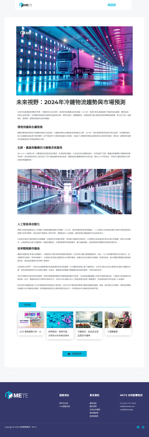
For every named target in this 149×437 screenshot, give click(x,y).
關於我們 (60, 5)
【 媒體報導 (112, 331)
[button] (64, 5)
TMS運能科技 (51, 5)
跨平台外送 (40, 5)
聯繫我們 (78, 5)
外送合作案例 (95, 409)
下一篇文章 (138, 373)
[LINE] (126, 5)
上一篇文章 (10, 373)
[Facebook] (122, 5)
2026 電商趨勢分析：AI (30, 331)
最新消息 (70, 5)
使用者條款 (94, 416)
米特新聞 (20, 108)
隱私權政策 (94, 413)
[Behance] (143, 427)
